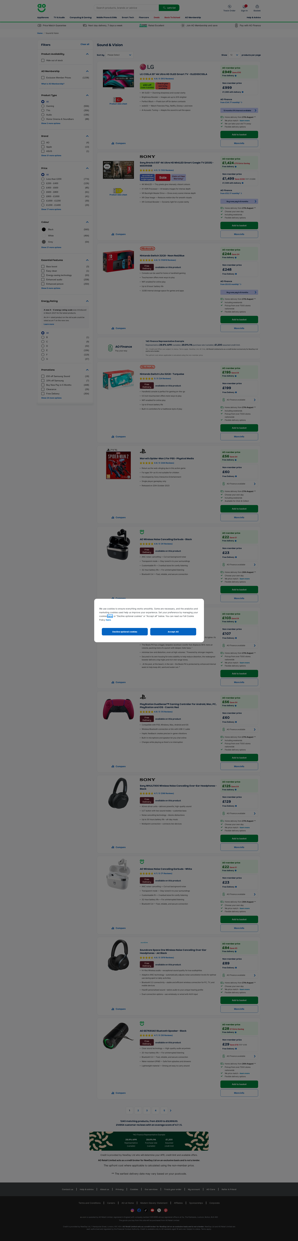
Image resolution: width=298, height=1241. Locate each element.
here (110, 616)
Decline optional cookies (124, 631)
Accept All (173, 631)
